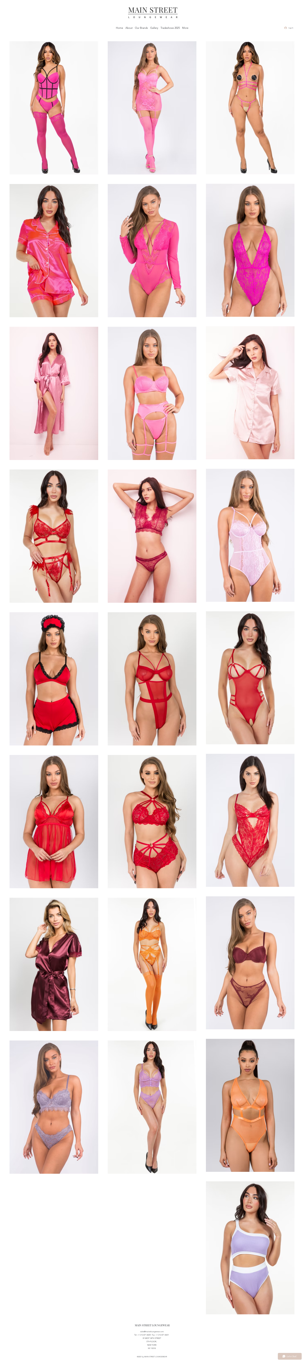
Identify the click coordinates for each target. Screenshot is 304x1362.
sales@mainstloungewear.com (152, 1331)
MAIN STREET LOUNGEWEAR (152, 1325)
